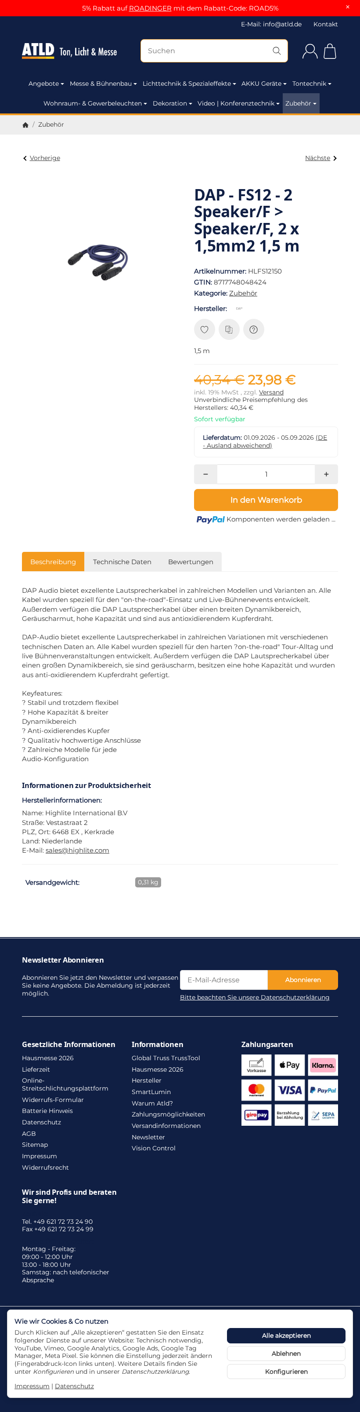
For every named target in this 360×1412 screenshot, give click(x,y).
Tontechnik (309, 84)
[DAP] (241, 308)
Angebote (44, 84)
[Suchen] (277, 50)
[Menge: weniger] (205, 474)
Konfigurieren (286, 1371)
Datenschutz (74, 1386)
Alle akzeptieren (286, 1335)
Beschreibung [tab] (53, 562)
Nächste (317, 157)
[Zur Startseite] (69, 51)
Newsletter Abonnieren (63, 960)
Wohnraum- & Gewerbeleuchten (92, 103)
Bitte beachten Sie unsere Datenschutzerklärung (255, 997)
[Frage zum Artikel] (253, 329)
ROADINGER (150, 8)
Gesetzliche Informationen (68, 1044)
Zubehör (298, 103)
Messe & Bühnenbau (101, 84)
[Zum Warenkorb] (330, 51)
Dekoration (170, 103)
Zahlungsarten (267, 1044)
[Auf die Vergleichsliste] (229, 329)
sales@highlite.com (77, 850)
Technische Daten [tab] (122, 562)
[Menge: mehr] (326, 474)
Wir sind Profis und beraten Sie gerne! (69, 1196)
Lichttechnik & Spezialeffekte (187, 84)
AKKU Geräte (261, 84)
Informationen (157, 1044)
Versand (271, 392)
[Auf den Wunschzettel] (204, 329)
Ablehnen (286, 1353)
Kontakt (325, 24)
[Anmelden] (310, 51)
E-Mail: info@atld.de (271, 24)
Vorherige (45, 157)
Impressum (32, 1386)
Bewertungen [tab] (190, 562)
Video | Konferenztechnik (236, 103)
